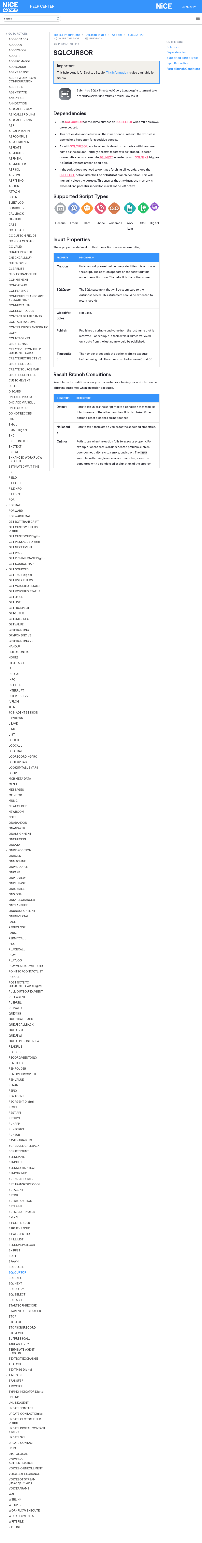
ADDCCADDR (17, 50)
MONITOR (15, 795)
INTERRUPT (16, 690)
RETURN (14, 1118)
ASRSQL (14, 169)
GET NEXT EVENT (20, 547)
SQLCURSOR (17, 1272)
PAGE (12, 922)
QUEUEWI (15, 1035)
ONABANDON (18, 823)
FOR (12, 499)
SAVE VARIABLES (20, 1140)
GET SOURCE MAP (21, 564)
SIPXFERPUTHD (19, 1234)
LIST (12, 734)
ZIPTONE (15, 1527)
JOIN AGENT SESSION (23, 712)
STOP (12, 1316)
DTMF (12, 419)
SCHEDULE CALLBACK (24, 1146)
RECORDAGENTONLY (23, 1057)
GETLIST (15, 602)
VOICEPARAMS (19, 1488)
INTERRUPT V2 (18, 696)
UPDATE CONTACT (21, 1443)
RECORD (15, 1052)
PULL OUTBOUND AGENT (26, 991)
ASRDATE (15, 147)
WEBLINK (15, 1499)
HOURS (14, 657)
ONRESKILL (17, 889)
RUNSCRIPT (16, 1129)
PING (12, 944)
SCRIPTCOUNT (19, 1151)
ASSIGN (14, 186)
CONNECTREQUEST (22, 311)
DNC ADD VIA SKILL (22, 402)
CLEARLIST (16, 269)
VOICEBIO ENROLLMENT (26, 1468)
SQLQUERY (16, 1289)
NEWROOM (16, 812)
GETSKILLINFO (19, 619)
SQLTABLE (16, 1300)
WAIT (12, 1494)
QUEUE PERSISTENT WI (24, 1041)
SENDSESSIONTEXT (22, 1168)
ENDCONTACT (18, 441)
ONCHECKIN (17, 839)
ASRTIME (15, 175)
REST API (15, 1113)
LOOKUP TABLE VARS (23, 767)
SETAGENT (16, 1190)
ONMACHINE (17, 861)
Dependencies (176, 52)
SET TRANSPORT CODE (24, 1184)
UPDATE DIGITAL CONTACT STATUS (27, 1430)
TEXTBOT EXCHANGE (23, 1358)
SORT (12, 1256)
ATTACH (14, 191)
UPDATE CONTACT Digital (26, 1414)
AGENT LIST (17, 87)
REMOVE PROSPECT (22, 1074)
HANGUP (15, 646)
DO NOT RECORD (20, 413)
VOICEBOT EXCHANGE (24, 1474)
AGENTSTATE (18, 92)
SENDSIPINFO (18, 1173)
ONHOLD (15, 856)
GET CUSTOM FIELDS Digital (23, 529)
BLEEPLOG (16, 202)
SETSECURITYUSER (22, 1212)
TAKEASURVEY (19, 1344)
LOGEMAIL (16, 751)
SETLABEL (16, 1206)
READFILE (15, 1046)
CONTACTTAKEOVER (23, 322)
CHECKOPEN (17, 263)
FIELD (13, 477)
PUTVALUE (16, 1008)
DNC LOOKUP (18, 408)
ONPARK (14, 872)
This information (117, 72)
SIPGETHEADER (19, 1223)
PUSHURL (15, 1002)
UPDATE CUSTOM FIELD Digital (25, 1421)
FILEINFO (15, 488)
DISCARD (15, 391)
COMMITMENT (18, 280)
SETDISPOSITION (20, 1201)
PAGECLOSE (17, 927)
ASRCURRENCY (19, 142)
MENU (13, 784)
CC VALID (15, 246)
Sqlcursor (173, 47)
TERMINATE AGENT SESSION (22, 1351)
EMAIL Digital (18, 430)
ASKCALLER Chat (21, 109)
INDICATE (15, 674)
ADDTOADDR (17, 67)
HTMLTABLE (17, 663)
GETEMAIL (16, 597)
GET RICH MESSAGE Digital (27, 558)
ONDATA (14, 845)
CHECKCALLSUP (20, 257)
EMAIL (13, 424)
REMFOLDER (17, 1068)
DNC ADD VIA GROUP (23, 397)
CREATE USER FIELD (22, 375)
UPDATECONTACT (21, 1408)
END (11, 435)
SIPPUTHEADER (19, 1228)
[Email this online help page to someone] (67, 38)
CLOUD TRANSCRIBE (23, 274)
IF (10, 668)
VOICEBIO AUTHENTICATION (21, 1461)
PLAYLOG (15, 960)
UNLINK (14, 1397)
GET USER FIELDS (21, 580)
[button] (58, 19)
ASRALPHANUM (19, 131)
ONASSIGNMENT (20, 834)
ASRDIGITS (16, 153)
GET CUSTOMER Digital (24, 536)
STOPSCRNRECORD (22, 1327)
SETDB (13, 1195)
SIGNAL (14, 1217)
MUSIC (13, 800)
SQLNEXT (15, 1283)
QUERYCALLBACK (21, 1019)
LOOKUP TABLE (19, 762)
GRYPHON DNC (19, 630)
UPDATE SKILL (18, 1437)
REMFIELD (16, 1063)
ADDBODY (15, 45)
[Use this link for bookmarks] (66, 44)
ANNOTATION (18, 103)
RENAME (14, 1085)
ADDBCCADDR (18, 39)
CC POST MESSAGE (22, 241)
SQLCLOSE (16, 1267)
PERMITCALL (17, 938)
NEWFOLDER (18, 806)
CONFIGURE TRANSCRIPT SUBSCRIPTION (26, 298)
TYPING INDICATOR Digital (26, 1391)
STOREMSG (16, 1333)
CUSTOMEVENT (19, 380)
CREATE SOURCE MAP (24, 369)
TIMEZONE (16, 1375)
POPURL (14, 977)
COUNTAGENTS (19, 338)
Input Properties (177, 63)
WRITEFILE (16, 1521)
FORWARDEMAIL (20, 516)
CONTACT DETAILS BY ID (25, 316)
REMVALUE (16, 1079)
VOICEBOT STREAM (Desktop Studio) (22, 1481)
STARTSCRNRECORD (23, 1305)
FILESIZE (15, 494)
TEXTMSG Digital (20, 1369)
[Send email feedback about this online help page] (98, 38)
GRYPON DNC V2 (20, 635)
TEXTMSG (15, 1364)
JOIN (12, 707)
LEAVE (13, 723)
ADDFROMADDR (20, 61)
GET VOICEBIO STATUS (24, 591)
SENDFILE (15, 1162)
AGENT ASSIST (19, 72)
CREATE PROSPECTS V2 (25, 358)
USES (12, 1448)
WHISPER (15, 1505)
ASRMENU (15, 158)
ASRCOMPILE (18, 136)
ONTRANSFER (18, 905)
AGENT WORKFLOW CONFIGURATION (22, 79)
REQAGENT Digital (21, 1101)
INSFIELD (15, 685)
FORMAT (15, 505)
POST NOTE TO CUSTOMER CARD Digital (25, 984)
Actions (22, 33)
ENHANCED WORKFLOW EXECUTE (25, 459)
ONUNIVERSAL (19, 916)
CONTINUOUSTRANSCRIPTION (27, 327)
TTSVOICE (16, 1386)
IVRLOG (14, 701)
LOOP (13, 773)
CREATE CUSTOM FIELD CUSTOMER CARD (25, 351)
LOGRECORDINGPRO (23, 756)
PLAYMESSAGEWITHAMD (26, 966)
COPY (13, 333)
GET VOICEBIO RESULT (24, 586)
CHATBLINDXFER (20, 252)
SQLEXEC (15, 1278)
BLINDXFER (16, 208)
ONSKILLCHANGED (22, 900)
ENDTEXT (15, 446)
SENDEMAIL (17, 1157)
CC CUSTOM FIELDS (22, 235)
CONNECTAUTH (19, 305)
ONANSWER (17, 828)
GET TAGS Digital (20, 575)
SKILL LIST (16, 1239)
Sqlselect (124, 122)
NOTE (12, 817)
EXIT (12, 472)
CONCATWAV (18, 285)
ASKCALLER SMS (20, 120)
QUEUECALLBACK (21, 1024)
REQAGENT (16, 1096)
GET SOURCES (19, 569)
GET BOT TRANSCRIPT (24, 522)
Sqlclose (67, 175)
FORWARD (16, 510)
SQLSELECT (17, 1294)
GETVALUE (16, 624)
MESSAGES (16, 789)
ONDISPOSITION (20, 850)
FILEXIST (15, 483)
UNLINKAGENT (19, 1402)
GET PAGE (15, 553)
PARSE (13, 933)
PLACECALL (17, 949)
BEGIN (13, 197)
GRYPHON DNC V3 (21, 641)
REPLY (13, 1090)
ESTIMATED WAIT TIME (24, 466)
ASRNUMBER (17, 164)
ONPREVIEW (17, 878)
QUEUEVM (16, 1030)
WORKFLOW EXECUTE (24, 1510)
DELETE (14, 386)
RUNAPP (14, 1124)
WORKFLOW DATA (21, 1516)
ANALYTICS (16, 98)
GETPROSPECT (19, 608)
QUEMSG (15, 1013)
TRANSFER (16, 1380)
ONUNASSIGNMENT (22, 911)
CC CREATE (17, 230)
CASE (12, 224)
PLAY (12, 955)
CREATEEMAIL (18, 344)
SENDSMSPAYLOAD (22, 1245)
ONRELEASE (17, 883)
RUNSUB (14, 1135)
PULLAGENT (17, 997)
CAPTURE (15, 219)
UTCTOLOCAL (18, 1454)
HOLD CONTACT (20, 652)
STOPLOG (15, 1322)
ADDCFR (14, 56)
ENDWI (13, 452)
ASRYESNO (16, 180)
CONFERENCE (18, 291)
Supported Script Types (182, 58)
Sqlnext (106, 157)
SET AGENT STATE (21, 1179)
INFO (12, 679)
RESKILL (14, 1107)
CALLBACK (16, 213)
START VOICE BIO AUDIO (25, 1311)
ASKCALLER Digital (22, 114)
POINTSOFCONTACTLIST (26, 971)
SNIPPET (14, 1250)
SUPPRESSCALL (20, 1338)
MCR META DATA (20, 778)
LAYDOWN (16, 718)
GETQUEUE (16, 613)
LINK (12, 729)
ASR (11, 125)
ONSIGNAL (16, 894)
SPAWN (14, 1261)
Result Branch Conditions (183, 69)
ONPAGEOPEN (18, 867)
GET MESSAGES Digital (24, 542)
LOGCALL (15, 745)
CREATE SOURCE (20, 364)
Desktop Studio (96, 35)
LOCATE (14, 740)
